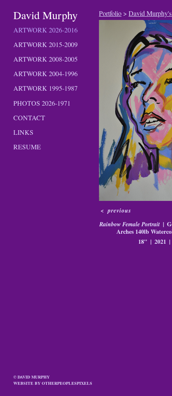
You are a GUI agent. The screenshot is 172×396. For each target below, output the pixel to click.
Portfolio (110, 13)
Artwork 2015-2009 (45, 44)
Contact (29, 117)
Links (23, 132)
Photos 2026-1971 (42, 103)
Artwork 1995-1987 (45, 88)
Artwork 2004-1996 (45, 73)
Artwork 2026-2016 (45, 29)
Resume (27, 146)
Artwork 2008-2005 (45, 58)
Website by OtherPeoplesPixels (52, 383)
